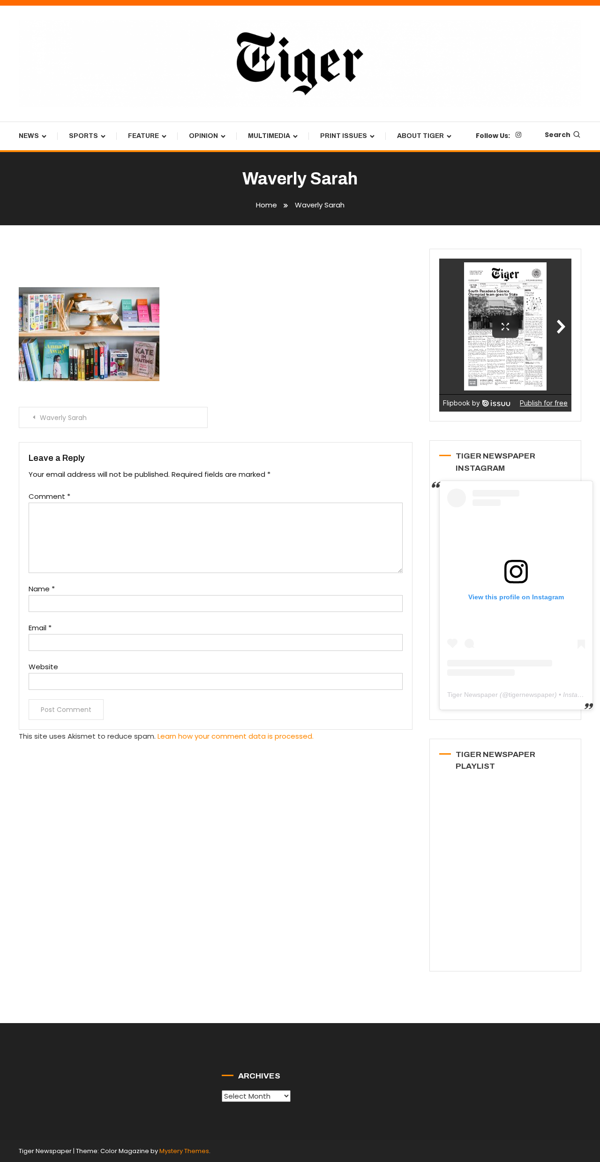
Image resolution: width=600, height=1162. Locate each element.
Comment (49, 496)
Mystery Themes (184, 1151)
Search (557, 134)
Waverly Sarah (63, 417)
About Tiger (420, 135)
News (29, 135)
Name (42, 589)
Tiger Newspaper (472, 694)
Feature (143, 135)
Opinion (203, 135)
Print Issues (343, 135)
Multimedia (269, 135)
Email (40, 628)
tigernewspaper (532, 694)
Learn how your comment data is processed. (236, 736)
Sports (83, 135)
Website (43, 667)
